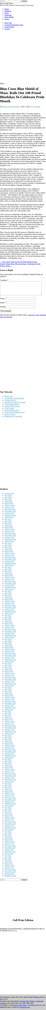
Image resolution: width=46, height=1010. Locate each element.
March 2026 (8, 503)
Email (2, 303)
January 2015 (9, 772)
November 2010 (10, 872)
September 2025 (10, 515)
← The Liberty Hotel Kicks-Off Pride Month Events (18, 262)
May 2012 (8, 836)
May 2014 (8, 788)
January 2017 (9, 724)
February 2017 (9, 722)
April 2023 (8, 573)
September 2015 (10, 756)
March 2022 (8, 599)
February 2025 (9, 529)
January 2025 (9, 531)
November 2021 (10, 607)
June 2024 (8, 545)
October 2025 (9, 513)
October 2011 (9, 850)
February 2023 (9, 577)
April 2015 (8, 766)
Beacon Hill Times (6, 3)
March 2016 (8, 744)
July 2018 (7, 687)
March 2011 (8, 864)
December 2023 (10, 557)
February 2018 (9, 698)
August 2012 (9, 830)
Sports (6, 19)
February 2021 (9, 625)
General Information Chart (13, 25)
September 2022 (10, 587)
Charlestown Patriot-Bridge (14, 398)
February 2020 (9, 649)
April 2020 (8, 645)
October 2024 (9, 537)
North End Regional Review (14, 412)
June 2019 (8, 665)
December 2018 (10, 677)
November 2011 (10, 848)
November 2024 (10, 535)
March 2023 (8, 575)
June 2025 (8, 521)
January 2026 (9, 507)
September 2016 (10, 732)
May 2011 (8, 860)
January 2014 (9, 796)
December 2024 (10, 533)
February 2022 (9, 601)
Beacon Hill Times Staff (10, 107)
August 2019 (9, 661)
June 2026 (8, 497)
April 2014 (8, 790)
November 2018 (10, 679)
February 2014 (9, 794)
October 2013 (9, 802)
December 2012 (10, 822)
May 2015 (8, 764)
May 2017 (8, 716)
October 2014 (9, 778)
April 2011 (8, 862)
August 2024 (9, 541)
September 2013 (10, 804)
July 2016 (7, 736)
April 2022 (8, 597)
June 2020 (8, 641)
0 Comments (35, 107)
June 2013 (8, 810)
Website (3, 307)
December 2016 (10, 726)
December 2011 (10, 846)
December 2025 (10, 509)
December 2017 (10, 702)
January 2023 (9, 579)
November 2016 (10, 728)
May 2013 (8, 812)
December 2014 (10, 774)
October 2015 (9, 754)
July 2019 (7, 663)
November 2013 (10, 800)
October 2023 (9, 561)
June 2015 (8, 762)
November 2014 (10, 776)
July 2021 (7, 615)
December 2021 (10, 605)
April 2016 (8, 742)
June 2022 (8, 593)
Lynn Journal (9, 408)
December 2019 (10, 653)
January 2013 (9, 820)
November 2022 (10, 583)
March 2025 (8, 527)
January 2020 (9, 651)
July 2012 (7, 832)
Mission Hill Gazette (11, 410)
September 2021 (10, 611)
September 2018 (10, 683)
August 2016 (9, 734)
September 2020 (10, 635)
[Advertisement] (23, 57)
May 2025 (8, 523)
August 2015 (9, 758)
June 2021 (8, 617)
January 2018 (9, 700)
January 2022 (9, 603)
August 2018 (9, 685)
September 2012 (10, 828)
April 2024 (8, 549)
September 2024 (10, 539)
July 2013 (7, 808)
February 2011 (9, 866)
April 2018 (8, 694)
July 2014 (7, 784)
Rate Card (8, 23)
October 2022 (9, 585)
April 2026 (8, 501)
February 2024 (9, 553)
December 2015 (10, 750)
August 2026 (9, 493)
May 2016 (8, 740)
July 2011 (7, 856)
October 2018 (9, 681)
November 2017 (10, 704)
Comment (4, 280)
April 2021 (8, 621)
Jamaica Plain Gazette (12, 406)
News (6, 13)
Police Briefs (9, 17)
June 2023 (8, 569)
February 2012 (9, 842)
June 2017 (8, 714)
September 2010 (10, 876)
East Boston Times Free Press (14, 402)
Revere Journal (9, 414)
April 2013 (8, 814)
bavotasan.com (24, 1007)
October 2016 (9, 730)
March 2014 (8, 792)
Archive (7, 29)
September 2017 (10, 708)
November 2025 (10, 511)
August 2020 (9, 637)
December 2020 (10, 629)
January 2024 (9, 555)
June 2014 (8, 786)
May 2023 (8, 571)
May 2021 (8, 619)
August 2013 (9, 806)
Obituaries (8, 15)
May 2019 (8, 667)
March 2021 (8, 623)
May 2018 (8, 691)
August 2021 (9, 613)
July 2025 (7, 519)
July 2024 (7, 543)
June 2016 (8, 738)
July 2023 (7, 567)
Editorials (7, 11)
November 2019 (10, 655)
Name (3, 298)
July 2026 (7, 495)
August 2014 (9, 782)
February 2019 (9, 673)
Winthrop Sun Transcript (13, 416)
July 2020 (7, 639)
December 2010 (10, 870)
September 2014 (10, 780)
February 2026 (9, 505)
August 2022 (9, 589)
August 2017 (9, 710)
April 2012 (8, 838)
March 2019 (8, 671)
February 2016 (9, 746)
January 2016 (9, 748)
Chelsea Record (10, 400)
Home (6, 9)
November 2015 (10, 752)
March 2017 (8, 720)
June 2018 (8, 689)
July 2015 (7, 760)
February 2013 (9, 818)
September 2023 (10, 563)
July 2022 (7, 591)
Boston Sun (8, 396)
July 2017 (7, 712)
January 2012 (9, 844)
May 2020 (8, 643)
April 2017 (8, 718)
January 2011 (9, 868)
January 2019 (9, 675)
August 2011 (9, 854)
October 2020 (9, 633)
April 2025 (8, 525)
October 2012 (9, 826)
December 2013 (10, 798)
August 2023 (9, 565)
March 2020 (8, 647)
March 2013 (8, 816)
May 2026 (8, 499)
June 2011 (8, 858)
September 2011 (10, 852)
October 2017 (9, 706)
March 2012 (8, 840)
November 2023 (10, 559)
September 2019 (10, 659)
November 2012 (10, 824)
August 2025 (9, 517)
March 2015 (8, 768)
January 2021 (9, 627)
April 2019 (8, 669)
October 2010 (9, 874)
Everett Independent (11, 404)
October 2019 (9, 657)
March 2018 (8, 696)
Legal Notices (9, 27)
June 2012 (8, 834)
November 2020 (10, 631)
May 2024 (8, 547)
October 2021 (9, 609)
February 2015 (9, 770)
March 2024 (8, 551)
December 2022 (10, 581)
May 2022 (8, 595)
